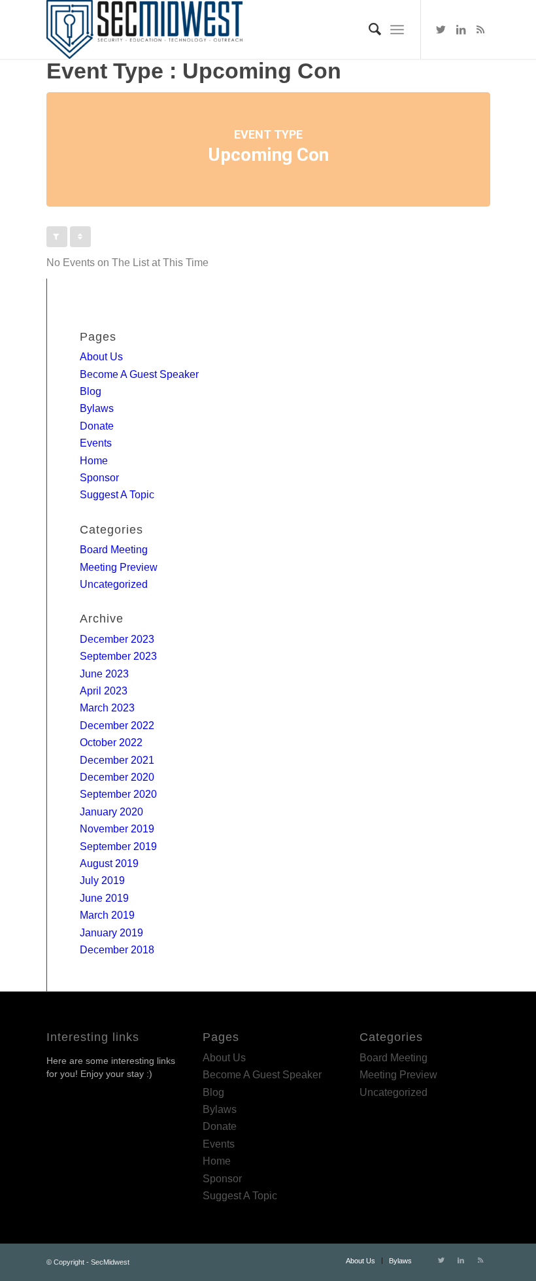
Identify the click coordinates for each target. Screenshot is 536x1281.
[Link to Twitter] (441, 29)
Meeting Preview (119, 567)
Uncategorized (114, 584)
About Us (101, 356)
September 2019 (118, 846)
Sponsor (99, 477)
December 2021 (117, 760)
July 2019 (102, 880)
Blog (90, 391)
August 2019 (109, 863)
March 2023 (107, 707)
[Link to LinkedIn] (461, 29)
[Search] (368, 29)
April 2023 (103, 690)
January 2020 (111, 811)
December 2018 (117, 949)
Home (94, 460)
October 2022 (111, 742)
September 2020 (118, 794)
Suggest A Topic (117, 494)
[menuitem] (368, 29)
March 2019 (107, 915)
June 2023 (104, 673)
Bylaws (97, 408)
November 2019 (117, 828)
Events (96, 443)
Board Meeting (114, 549)
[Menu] (397, 29)
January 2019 (111, 932)
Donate (97, 426)
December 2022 (117, 725)
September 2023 (118, 656)
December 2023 (117, 639)
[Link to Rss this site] (480, 29)
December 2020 (117, 777)
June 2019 (104, 898)
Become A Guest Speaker (139, 374)
